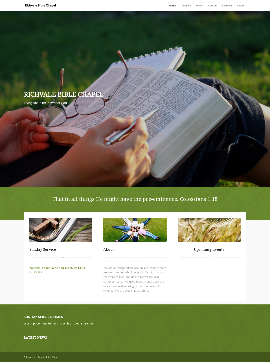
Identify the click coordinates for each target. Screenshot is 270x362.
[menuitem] (172, 5)
